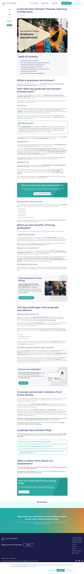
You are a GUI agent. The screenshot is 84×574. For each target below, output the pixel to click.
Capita (39, 399)
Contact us (24, 491)
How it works (34, 3)
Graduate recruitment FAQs (28, 71)
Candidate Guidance (77, 542)
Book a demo (66, 3)
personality (29, 170)
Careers (74, 548)
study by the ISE (22, 251)
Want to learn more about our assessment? (33, 73)
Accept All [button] (60, 570)
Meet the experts (76, 550)
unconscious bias (21, 325)
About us (74, 546)
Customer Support (77, 537)
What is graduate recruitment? (29, 60)
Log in (77, 3)
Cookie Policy (31, 566)
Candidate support (77, 539)
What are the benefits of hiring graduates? (33, 64)
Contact (74, 544)
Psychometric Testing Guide (42, 193)
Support (28, 544)
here (24, 419)
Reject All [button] (69, 570)
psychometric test (41, 169)
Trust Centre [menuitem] (12, 558)
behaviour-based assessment (51, 419)
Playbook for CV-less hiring (42, 422)
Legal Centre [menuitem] (4, 558)
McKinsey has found (32, 239)
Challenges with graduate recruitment (31, 67)
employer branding (42, 131)
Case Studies (44, 3)
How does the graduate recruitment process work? (35, 62)
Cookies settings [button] (51, 570)
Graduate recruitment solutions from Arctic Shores (35, 69)
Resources (55, 3)
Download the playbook (26, 297)
